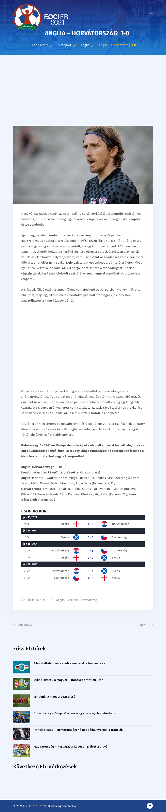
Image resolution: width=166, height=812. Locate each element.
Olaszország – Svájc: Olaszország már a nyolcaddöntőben (75, 713)
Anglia (60, 600)
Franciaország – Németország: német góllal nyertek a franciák (78, 730)
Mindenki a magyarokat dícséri (55, 696)
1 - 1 (90, 550)
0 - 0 (90, 558)
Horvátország (88, 600)
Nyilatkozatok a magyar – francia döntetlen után (68, 680)
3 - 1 (90, 571)
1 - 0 (90, 524)
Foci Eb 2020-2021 (34, 806)
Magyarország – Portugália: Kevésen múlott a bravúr (71, 746)
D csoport (72, 600)
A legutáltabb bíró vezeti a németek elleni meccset (69, 663)
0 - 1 (90, 578)
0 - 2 (91, 537)
